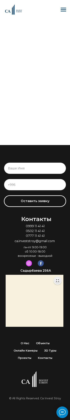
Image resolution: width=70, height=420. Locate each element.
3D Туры (50, 350)
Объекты (43, 343)
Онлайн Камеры (26, 350)
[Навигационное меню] (63, 10)
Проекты (24, 358)
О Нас (25, 343)
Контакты (45, 358)
